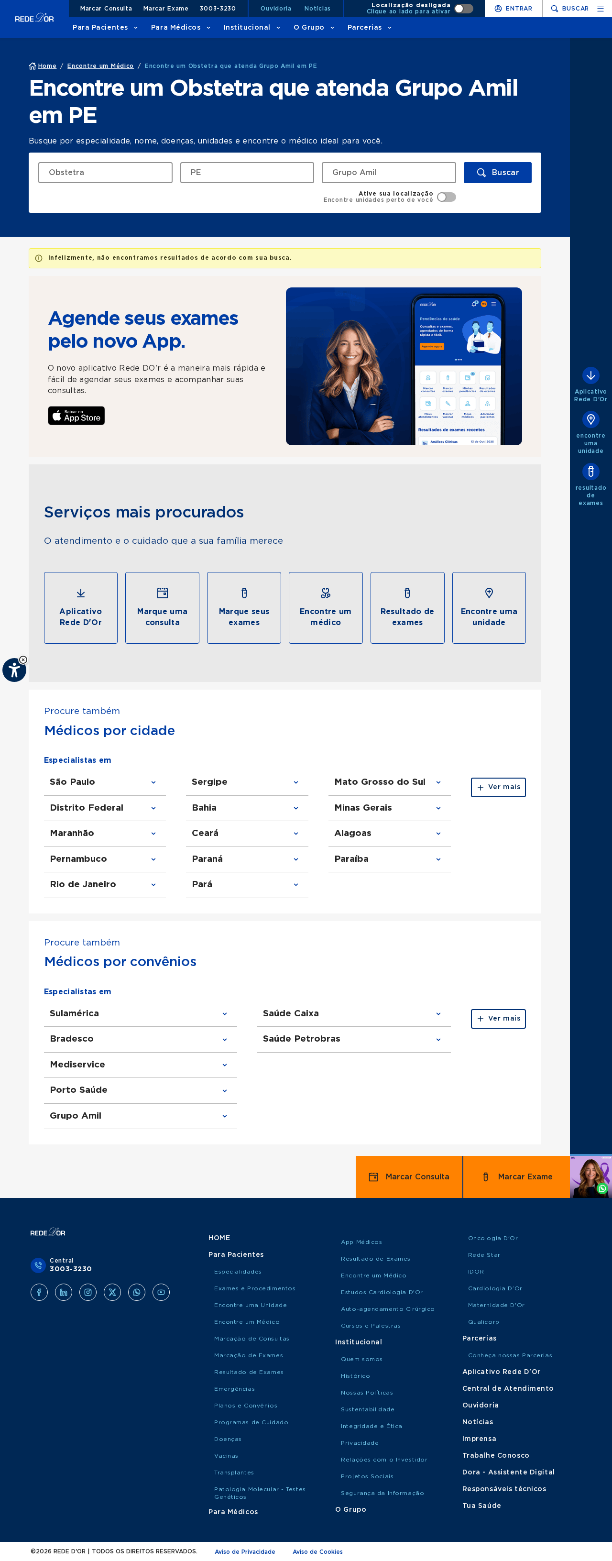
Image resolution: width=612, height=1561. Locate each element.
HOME (219, 1238)
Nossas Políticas (367, 1393)
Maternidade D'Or (496, 1305)
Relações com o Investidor (384, 1459)
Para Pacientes (100, 27)
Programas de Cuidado (251, 1422)
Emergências (234, 1389)
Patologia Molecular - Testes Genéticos (260, 1493)
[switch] (420, 8)
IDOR (476, 1272)
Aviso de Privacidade (245, 1552)
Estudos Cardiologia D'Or (382, 1292)
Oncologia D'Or (493, 1238)
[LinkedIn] (63, 1292)
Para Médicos (176, 27)
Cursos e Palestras (371, 1326)
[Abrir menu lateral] (600, 8)
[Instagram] (88, 1292)
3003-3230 (218, 8)
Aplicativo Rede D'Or (501, 1372)
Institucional (247, 27)
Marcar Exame (166, 8)
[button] (23, 660)
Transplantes (234, 1472)
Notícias (318, 8)
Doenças (228, 1439)
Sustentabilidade (367, 1409)
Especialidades (238, 1272)
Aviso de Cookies (318, 1552)
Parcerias (365, 27)
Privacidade (360, 1443)
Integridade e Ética (372, 1426)
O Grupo (309, 27)
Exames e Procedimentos (254, 1288)
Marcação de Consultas (252, 1338)
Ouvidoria (276, 8)
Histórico (355, 1376)
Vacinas (226, 1456)
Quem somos (362, 1359)
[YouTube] (161, 1292)
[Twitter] (112, 1292)
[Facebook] (39, 1292)
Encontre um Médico (247, 1322)
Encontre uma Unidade (250, 1305)
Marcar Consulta (106, 8)
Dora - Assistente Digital (508, 1472)
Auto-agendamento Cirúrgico (388, 1309)
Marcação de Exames (248, 1355)
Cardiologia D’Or (495, 1288)
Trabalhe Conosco (496, 1455)
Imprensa (479, 1439)
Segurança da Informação (382, 1493)
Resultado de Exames (249, 1372)
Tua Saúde (482, 1506)
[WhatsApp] (137, 1292)
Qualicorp (484, 1322)
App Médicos (361, 1242)
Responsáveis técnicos (504, 1489)
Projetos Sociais (367, 1476)
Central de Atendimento (508, 1388)
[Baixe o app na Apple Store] (76, 415)
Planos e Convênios (245, 1405)
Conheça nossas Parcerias (510, 1355)
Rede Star (484, 1255)
